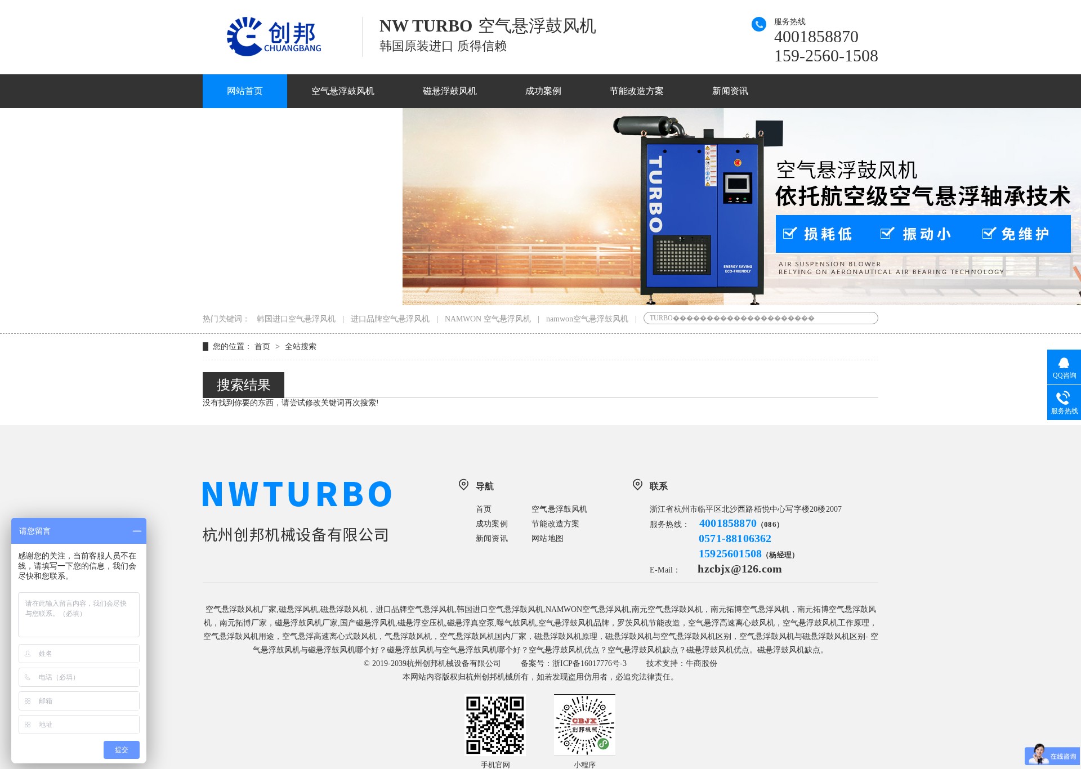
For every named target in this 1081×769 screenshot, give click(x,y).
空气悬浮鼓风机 (342, 91)
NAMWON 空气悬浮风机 (488, 319)
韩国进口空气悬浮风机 (296, 319)
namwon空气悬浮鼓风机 (587, 319)
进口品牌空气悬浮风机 (390, 319)
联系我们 (360, 124)
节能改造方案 (637, 91)
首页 (263, 346)
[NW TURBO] (283, 53)
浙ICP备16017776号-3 (589, 663)
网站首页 (245, 91)
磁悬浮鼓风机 (450, 91)
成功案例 (543, 91)
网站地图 (547, 538)
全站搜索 (300, 346)
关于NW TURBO (260, 124)
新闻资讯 (730, 91)
